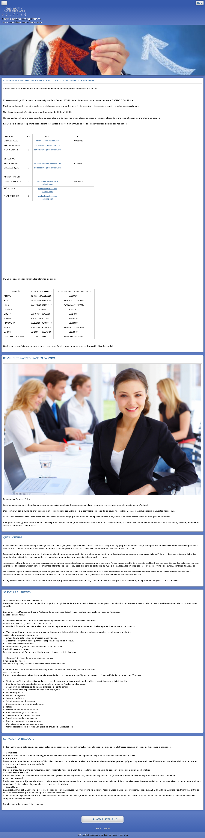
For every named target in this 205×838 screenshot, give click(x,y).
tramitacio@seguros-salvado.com (47, 163)
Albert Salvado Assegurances (21, 18)
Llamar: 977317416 (105, 819)
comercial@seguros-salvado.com (47, 150)
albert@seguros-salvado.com (48, 145)
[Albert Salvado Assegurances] (14, 12)
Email (107, 828)
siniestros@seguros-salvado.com (47, 168)
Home (98, 828)
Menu (199, 3)
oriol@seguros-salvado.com (47, 141)
